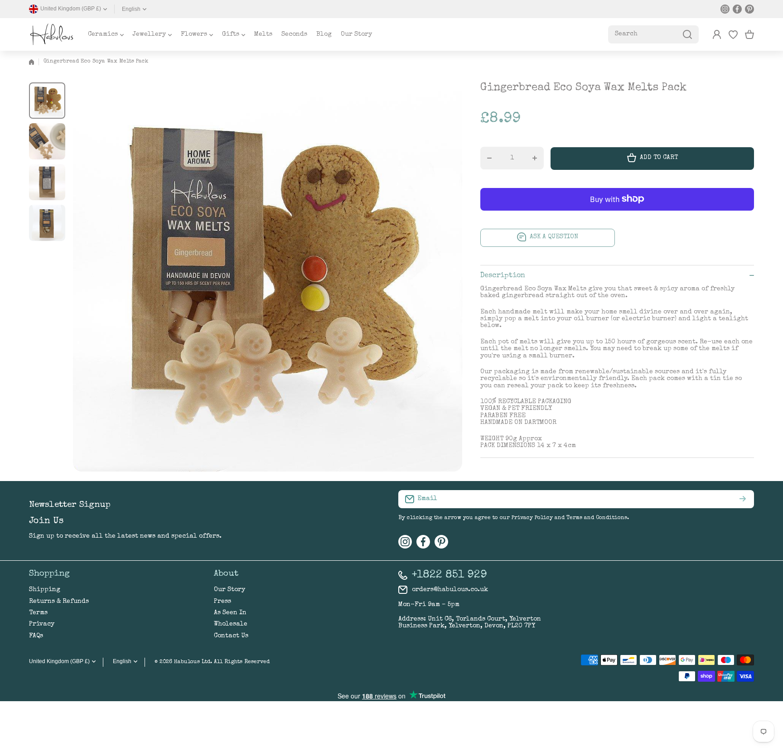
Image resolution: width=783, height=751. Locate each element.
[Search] (687, 34)
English (131, 9)
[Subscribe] (742, 499)
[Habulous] (51, 34)
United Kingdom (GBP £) (59, 661)
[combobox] (653, 34)
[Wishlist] (733, 34)
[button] (749, 34)
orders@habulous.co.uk (450, 590)
